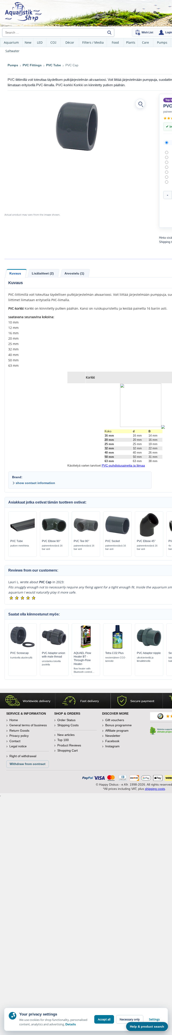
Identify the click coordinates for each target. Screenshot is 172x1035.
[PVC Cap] (76, 126)
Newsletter (112, 735)
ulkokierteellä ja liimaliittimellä (145, 659)
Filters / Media (93, 42)
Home (13, 720)
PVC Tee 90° (81, 541)
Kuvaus (15, 273)
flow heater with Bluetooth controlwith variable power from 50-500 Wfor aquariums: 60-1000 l (84, 670)
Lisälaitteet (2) (43, 273)
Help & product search (147, 1026)
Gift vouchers (114, 720)
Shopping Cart (67, 750)
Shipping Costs (68, 725)
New (28, 42)
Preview (22, 535)
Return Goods (19, 730)
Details (70, 1024)
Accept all (104, 1019)
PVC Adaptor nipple (149, 653)
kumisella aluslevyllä (21, 657)
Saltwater (12, 51)
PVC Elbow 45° (146, 541)
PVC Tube (16, 541)
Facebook (112, 741)
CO (53, 42)
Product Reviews (69, 745)
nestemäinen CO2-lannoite (115, 659)
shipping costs (155, 789)
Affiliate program (117, 730)
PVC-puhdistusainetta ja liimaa (123, 465)
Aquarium (11, 42)
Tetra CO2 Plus (114, 653)
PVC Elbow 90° (51, 541)
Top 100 (63, 740)
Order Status (66, 720)
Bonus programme (118, 725)
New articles (66, 735)
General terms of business (28, 725)
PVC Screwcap (19, 653)
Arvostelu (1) (74, 273)
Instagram (112, 746)
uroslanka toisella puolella (51, 663)
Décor (69, 42)
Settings (154, 1019)
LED (40, 42)
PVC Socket (112, 541)
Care (145, 42)
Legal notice (18, 746)
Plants (130, 42)
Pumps (162, 42)
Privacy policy (19, 735)
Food (115, 42)
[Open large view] (140, 104)
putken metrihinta (19, 545)
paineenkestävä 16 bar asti (52, 547)
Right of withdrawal (22, 756)
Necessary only (130, 1019)
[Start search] (109, 32)
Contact (14, 741)
